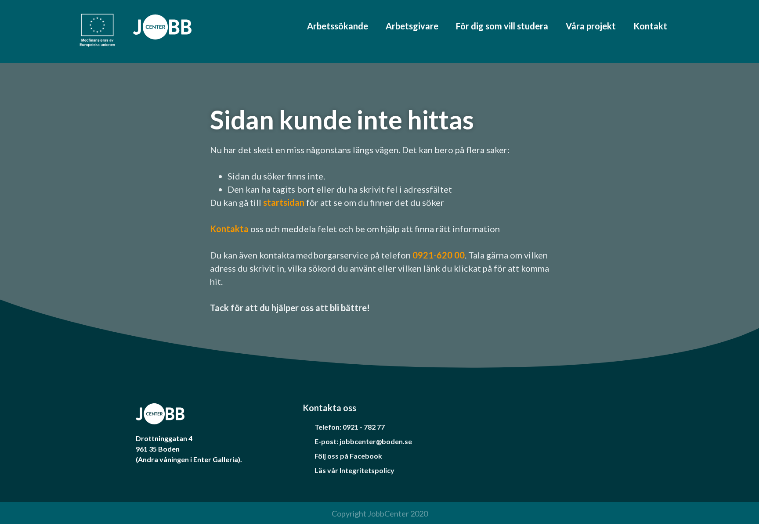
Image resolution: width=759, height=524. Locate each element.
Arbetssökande (337, 26)
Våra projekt (591, 26)
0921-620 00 (438, 255)
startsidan (284, 202)
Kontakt (650, 26)
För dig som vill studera (502, 26)
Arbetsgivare (412, 26)
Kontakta (229, 228)
